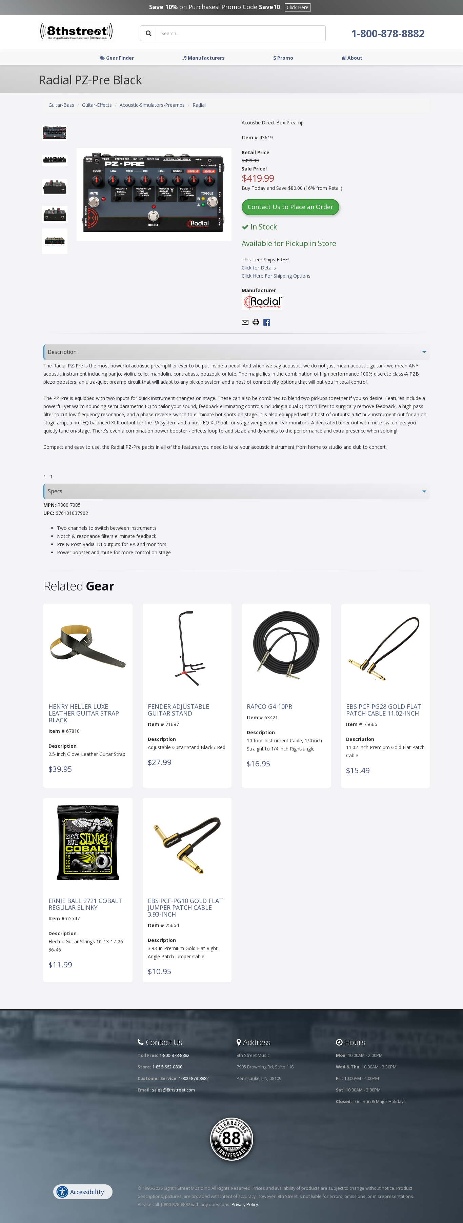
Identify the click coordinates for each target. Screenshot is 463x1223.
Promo (284, 58)
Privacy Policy (245, 1204)
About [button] (354, 58)
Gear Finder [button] (119, 58)
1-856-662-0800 (167, 1067)
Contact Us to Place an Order (290, 207)
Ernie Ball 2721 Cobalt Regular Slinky (85, 904)
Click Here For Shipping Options (276, 276)
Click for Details (259, 267)
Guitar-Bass (61, 105)
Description (62, 352)
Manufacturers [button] (205, 58)
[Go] (148, 33)
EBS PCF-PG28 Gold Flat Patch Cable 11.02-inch (383, 710)
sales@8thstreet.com (173, 1090)
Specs (55, 491)
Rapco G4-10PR (269, 706)
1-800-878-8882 (388, 33)
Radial (199, 105)
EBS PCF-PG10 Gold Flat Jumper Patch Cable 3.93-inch (185, 908)
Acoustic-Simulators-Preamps (152, 105)
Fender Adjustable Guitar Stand (178, 710)
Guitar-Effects (97, 105)
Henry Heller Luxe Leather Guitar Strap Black (83, 713)
